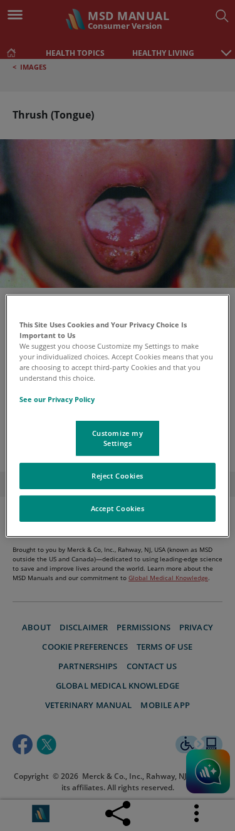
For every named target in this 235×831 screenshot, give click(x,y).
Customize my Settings (118, 438)
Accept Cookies (118, 508)
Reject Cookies (117, 475)
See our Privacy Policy (57, 399)
